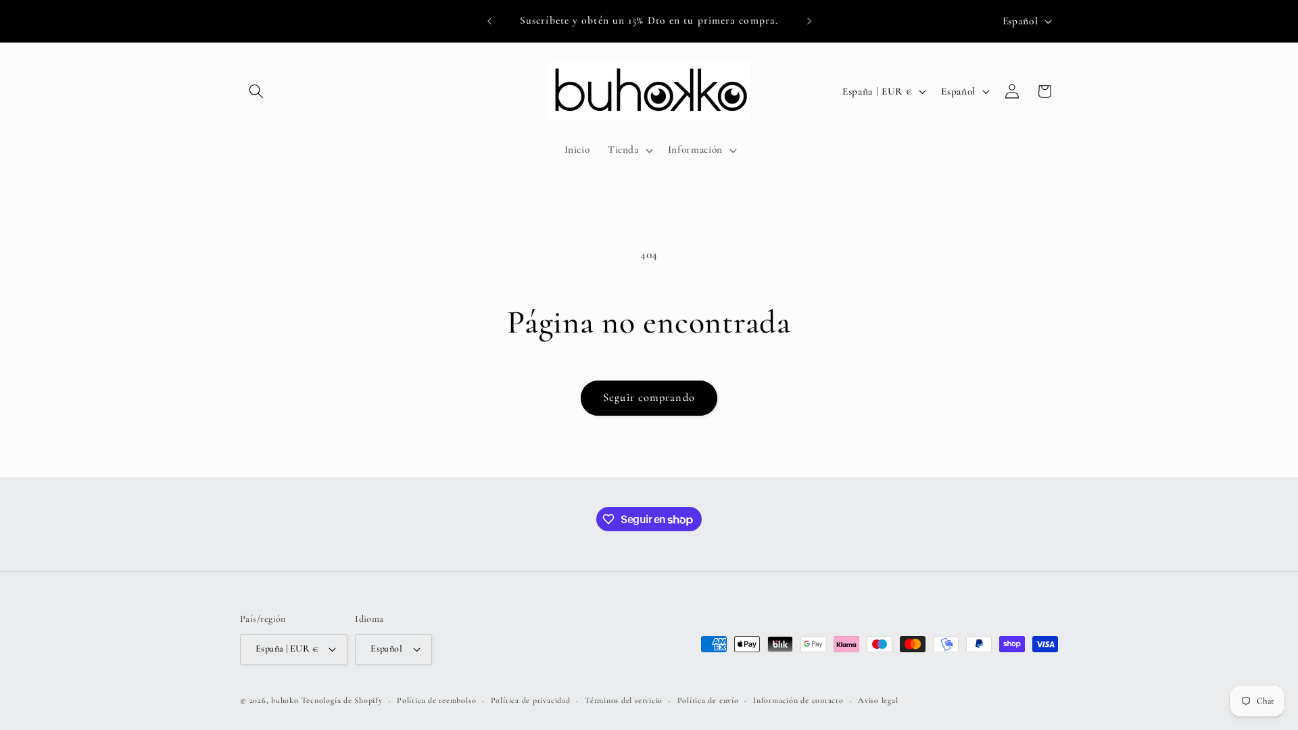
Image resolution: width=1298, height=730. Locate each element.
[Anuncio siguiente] (809, 21)
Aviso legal (878, 700)
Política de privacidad (531, 700)
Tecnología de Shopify (342, 700)
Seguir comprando (649, 397)
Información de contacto (798, 700)
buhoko (285, 700)
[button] (256, 91)
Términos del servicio (624, 700)
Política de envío (708, 700)
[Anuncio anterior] (489, 21)
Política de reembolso (436, 700)
